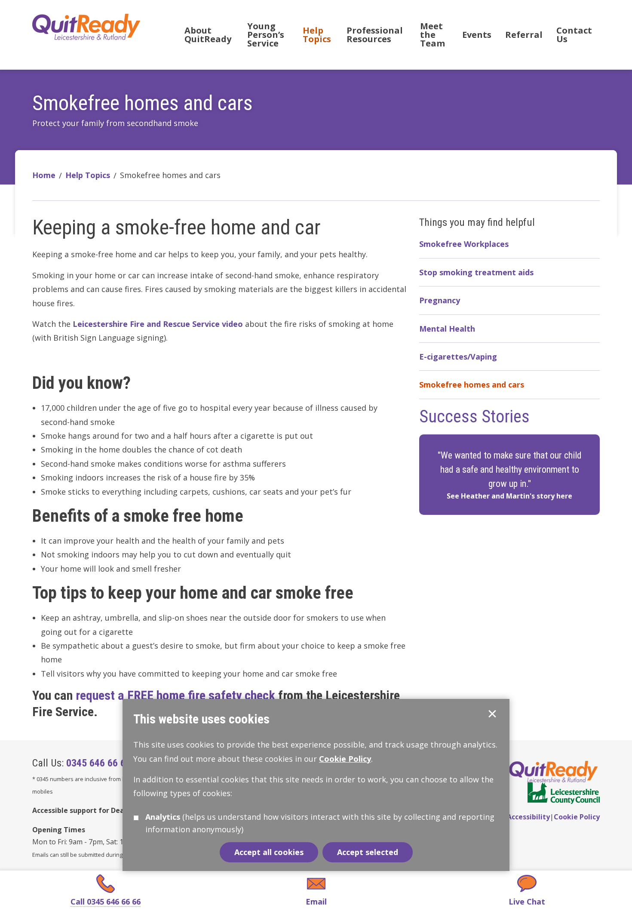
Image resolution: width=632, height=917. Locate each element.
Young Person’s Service (265, 34)
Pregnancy (439, 300)
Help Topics (317, 35)
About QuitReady (207, 35)
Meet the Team (432, 34)
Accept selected (492, 714)
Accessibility (528, 817)
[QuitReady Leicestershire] (87, 26)
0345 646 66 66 (97, 763)
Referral (524, 34)
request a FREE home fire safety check (175, 695)
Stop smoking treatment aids (476, 272)
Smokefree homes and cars (471, 384)
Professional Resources (375, 35)
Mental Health (447, 328)
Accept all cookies (269, 852)
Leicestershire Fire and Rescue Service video (158, 324)
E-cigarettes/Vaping (458, 356)
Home (43, 175)
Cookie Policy (577, 817)
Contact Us (574, 35)
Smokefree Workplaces (464, 244)
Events (476, 34)
